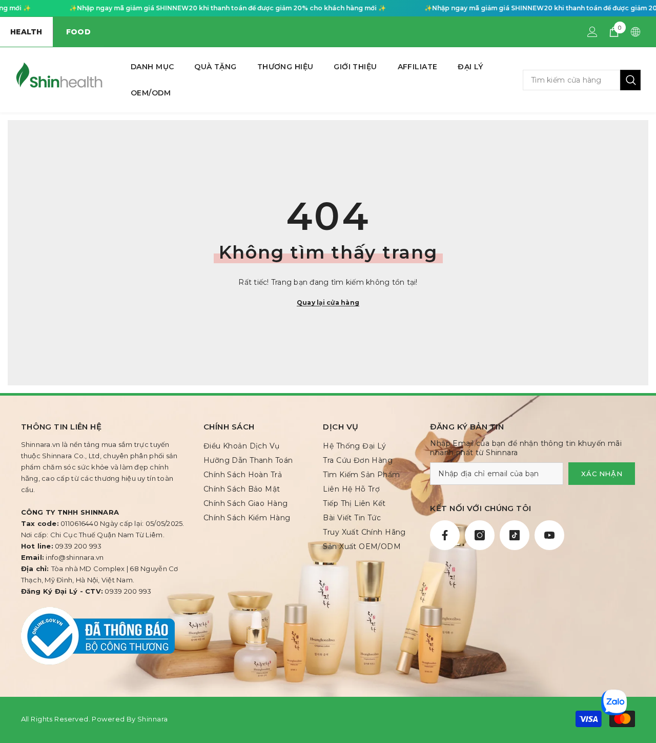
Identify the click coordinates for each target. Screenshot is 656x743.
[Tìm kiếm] (582, 80)
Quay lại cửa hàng (328, 302)
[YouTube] (549, 535)
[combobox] (571, 80)
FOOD (78, 31)
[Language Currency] (635, 32)
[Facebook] (445, 535)
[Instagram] (480, 535)
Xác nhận (601, 474)
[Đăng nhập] (592, 32)
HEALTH (26, 31)
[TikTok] (514, 535)
